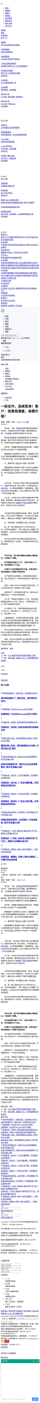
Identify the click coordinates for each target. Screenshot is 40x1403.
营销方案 (32, 518)
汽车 (7, 428)
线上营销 (27, 503)
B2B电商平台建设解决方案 (24, 276)
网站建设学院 (17, 258)
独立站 (18, 463)
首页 (7, 8)
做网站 (7, 11)
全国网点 (11, 306)
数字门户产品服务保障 (9, 237)
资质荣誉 (4, 293)
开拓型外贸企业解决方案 (10, 268)
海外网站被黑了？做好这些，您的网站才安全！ (19, 1122)
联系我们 (4, 303)
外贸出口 (11, 473)
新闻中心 (4, 298)
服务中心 (21, 237)
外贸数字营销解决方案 (9, 273)
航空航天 (19, 428)
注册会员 (4, 35)
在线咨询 (4, 680)
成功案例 (8, 18)
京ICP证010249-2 (7, 1321)
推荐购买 (4, 76)
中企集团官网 (18, 1313)
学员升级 (17, 252)
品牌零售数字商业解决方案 (28, 265)
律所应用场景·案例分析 (17, 245)
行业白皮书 (5, 283)
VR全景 (4, 97)
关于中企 (8, 26)
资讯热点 (15, 379)
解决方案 (8, 23)
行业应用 (4, 270)
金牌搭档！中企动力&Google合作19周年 (16, 1127)
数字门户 (4, 38)
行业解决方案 (6, 281)
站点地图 (27, 1311)
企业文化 (11, 288)
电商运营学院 (6, 258)
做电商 (7, 16)
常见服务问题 (8, 240)
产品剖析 (4, 245)
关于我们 (4, 288)
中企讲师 (24, 252)
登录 (2, 33)
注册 (6, 364)
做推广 (7, 13)
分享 (27, 422)
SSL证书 (4, 104)
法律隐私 (33, 288)
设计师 (28, 237)
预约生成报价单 (7, 1211)
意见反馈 (11, 1311)
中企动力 (23, 500)
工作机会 (18, 306)
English (9, 1313)
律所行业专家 (31, 245)
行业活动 (11, 301)
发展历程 (18, 288)
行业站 (33, 1311)
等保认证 (11, 104)
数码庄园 (26, 288)
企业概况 (4, 286)
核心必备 (4, 120)
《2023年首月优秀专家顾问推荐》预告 (22, 655)
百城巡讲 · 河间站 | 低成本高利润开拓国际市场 (18, 1132)
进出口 (30, 608)
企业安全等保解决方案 (9, 263)
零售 (4, 602)
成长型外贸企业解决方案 (29, 268)
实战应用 (4, 242)
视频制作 (19, 97)
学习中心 (4, 255)
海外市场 (4, 488)
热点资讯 (4, 301)
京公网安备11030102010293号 (27, 1319)
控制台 (3, 30)
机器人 (10, 433)
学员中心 (9, 252)
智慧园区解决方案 (25, 273)
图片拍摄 (11, 97)
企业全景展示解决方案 (26, 263)
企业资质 (4, 295)
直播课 (3, 252)
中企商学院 (5, 250)
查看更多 (4, 393)
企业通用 (4, 260)
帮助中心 (4, 235)
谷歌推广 (18, 503)
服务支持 (8, 21)
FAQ (2, 290)
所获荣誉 (11, 295)
